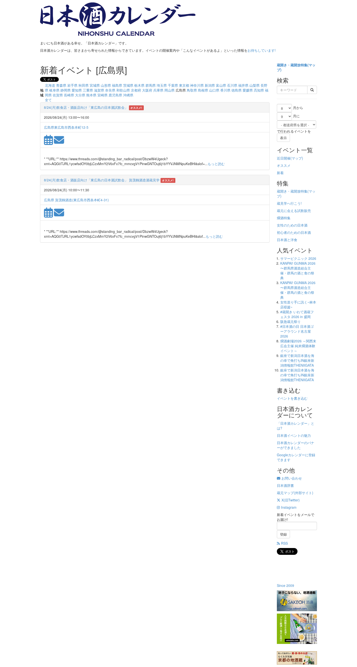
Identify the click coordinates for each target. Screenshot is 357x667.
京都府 (136, 90)
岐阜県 (54, 90)
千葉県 (173, 85)
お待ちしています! (261, 50)
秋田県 (83, 85)
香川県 (225, 90)
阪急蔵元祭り (290, 321)
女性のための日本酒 (292, 225)
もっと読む (216, 163)
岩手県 (72, 85)
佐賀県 (58, 95)
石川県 (232, 85)
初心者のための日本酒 (294, 232)
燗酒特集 (283, 217)
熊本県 (91, 95)
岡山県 (169, 90)
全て (48, 99)
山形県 (106, 85)
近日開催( (284, 158)
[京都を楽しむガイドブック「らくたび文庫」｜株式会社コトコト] (297, 658)
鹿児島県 (115, 95)
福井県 (243, 85)
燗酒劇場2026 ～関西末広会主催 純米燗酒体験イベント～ (298, 345)
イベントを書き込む (292, 398)
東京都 (184, 85)
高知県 (259, 90)
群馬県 (150, 85)
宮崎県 (102, 95)
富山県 (221, 85)
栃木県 (139, 85)
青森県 (61, 85)
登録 (283, 534)
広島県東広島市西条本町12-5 (66, 127)
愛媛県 (248, 90)
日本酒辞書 (285, 485)
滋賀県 (99, 90)
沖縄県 (128, 95)
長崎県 (69, 95)
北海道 (50, 85)
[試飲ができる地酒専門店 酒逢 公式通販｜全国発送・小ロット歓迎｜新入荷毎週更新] (297, 600)
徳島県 (236, 90)
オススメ (283, 165)
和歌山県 (123, 90)
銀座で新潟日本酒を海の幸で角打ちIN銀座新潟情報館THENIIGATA (297, 360)
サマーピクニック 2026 (298, 258)
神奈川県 (197, 85)
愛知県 (77, 90)
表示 (283, 137)
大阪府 (147, 90)
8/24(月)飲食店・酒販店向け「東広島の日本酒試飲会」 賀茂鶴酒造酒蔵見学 (102, 179)
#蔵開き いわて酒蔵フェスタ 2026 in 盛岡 (297, 314)
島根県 (203, 90)
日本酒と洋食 (287, 239)
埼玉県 (162, 85)
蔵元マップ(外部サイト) (295, 492)
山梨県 (254, 85)
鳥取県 (192, 90)
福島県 (117, 85)
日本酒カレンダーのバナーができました (295, 445)
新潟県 (210, 85)
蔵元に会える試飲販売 (294, 210)
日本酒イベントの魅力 (294, 435)
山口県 (214, 90)
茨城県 (128, 85)
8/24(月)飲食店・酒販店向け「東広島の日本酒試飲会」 (86, 107)
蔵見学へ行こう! (289, 203)
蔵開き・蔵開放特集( (293, 64)
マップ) (297, 158)
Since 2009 (285, 585)
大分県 (80, 95)
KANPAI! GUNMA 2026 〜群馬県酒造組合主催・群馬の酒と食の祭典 (297, 270)
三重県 (88, 90)
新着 (280, 172)
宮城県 (95, 85)
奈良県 (110, 90)
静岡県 (65, 90)
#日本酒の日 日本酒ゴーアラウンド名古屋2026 (297, 331)
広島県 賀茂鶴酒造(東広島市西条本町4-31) (76, 199)
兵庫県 (158, 90)
